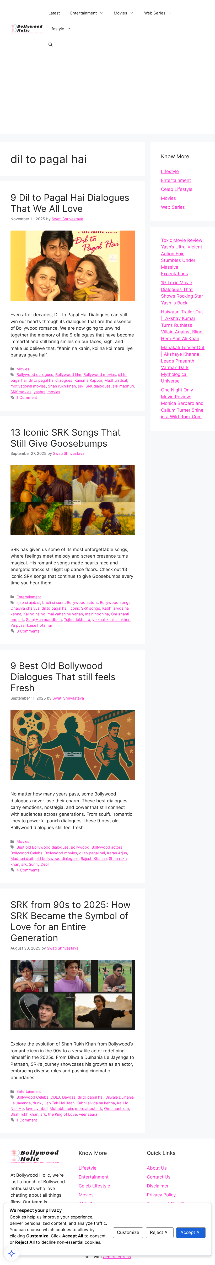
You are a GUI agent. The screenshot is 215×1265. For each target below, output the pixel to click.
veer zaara (88, 1114)
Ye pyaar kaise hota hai (31, 625)
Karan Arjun (117, 853)
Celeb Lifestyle (176, 189)
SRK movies (20, 392)
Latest (54, 13)
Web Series (154, 13)
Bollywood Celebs (26, 853)
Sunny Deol (39, 864)
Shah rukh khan (62, 386)
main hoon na (97, 614)
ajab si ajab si (28, 602)
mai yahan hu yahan (65, 614)
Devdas (69, 1097)
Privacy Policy (161, 1194)
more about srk (88, 1108)
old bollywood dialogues (57, 858)
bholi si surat (53, 602)
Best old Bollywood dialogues (43, 847)
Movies (120, 13)
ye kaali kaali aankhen (111, 619)
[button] (50, 45)
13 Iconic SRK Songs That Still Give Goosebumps (65, 438)
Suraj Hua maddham (44, 619)
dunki (37, 1103)
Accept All (191, 1232)
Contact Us (158, 1177)
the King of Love (62, 1114)
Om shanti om (116, 1108)
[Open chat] (11, 1253)
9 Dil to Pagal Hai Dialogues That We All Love (69, 203)
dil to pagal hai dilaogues (50, 380)
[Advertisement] (107, 97)
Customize (128, 1232)
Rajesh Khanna (94, 858)
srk (80, 386)
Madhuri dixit (115, 380)
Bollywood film (68, 374)
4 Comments (28, 870)
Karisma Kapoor (88, 380)
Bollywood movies (99, 374)
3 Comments (28, 631)
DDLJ (55, 1097)
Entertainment (83, 13)
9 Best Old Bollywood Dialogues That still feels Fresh (62, 676)
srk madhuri (123, 386)
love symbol (36, 1108)
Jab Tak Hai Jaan (59, 1103)
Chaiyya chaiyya (25, 608)
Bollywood (80, 847)
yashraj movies (47, 392)
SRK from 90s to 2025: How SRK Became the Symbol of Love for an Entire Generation (70, 921)
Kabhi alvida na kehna (96, 1103)
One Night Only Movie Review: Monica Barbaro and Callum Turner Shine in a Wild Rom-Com (182, 403)
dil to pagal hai (54, 608)
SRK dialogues (98, 386)
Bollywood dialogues (35, 374)
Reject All (160, 1232)
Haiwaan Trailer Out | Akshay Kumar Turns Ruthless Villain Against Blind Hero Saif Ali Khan (182, 325)
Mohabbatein (61, 1108)
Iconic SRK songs (84, 608)
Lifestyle (56, 28)
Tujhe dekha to (77, 619)
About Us (157, 1168)
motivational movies (28, 386)
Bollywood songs (115, 602)
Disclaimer (158, 1186)
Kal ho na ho (34, 614)
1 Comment (27, 397)
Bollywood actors (82, 602)
